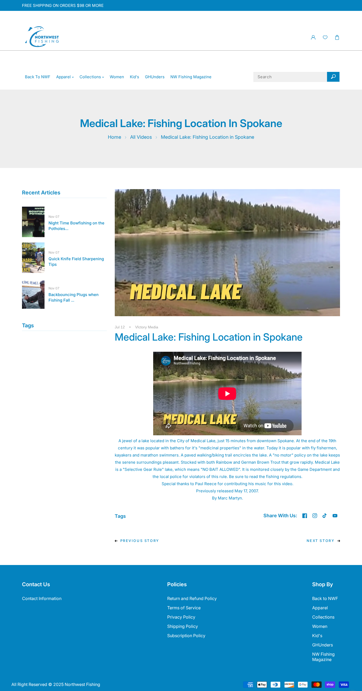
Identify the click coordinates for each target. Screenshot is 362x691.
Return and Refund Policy (192, 598)
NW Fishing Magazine (323, 656)
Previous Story (139, 540)
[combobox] (296, 77)
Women (319, 626)
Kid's (317, 635)
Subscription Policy (186, 635)
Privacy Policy (181, 617)
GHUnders (322, 644)
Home (114, 137)
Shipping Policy (182, 626)
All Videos (141, 137)
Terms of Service (184, 607)
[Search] (333, 77)
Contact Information (41, 598)
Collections (323, 617)
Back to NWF (325, 598)
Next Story (321, 540)
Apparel (320, 607)
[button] (337, 37)
